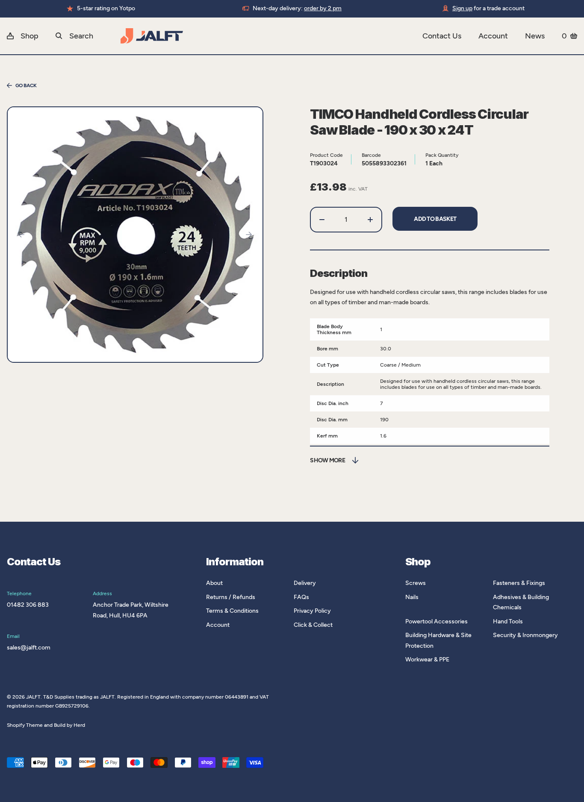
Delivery (305, 583)
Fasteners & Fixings (519, 583)
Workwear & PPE (427, 659)
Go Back (26, 85)
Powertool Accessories (436, 621)
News (535, 36)
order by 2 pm (323, 8)
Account (493, 36)
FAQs (301, 597)
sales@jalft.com (28, 647)
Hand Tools (508, 621)
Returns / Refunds (230, 597)
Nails (412, 597)
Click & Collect (313, 625)
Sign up (462, 8)
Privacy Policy (312, 610)
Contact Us (441, 36)
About (214, 583)
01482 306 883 (28, 604)
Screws (415, 583)
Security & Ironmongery (525, 635)
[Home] (271, 36)
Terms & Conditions (232, 610)
